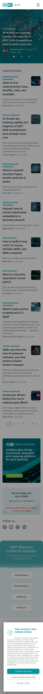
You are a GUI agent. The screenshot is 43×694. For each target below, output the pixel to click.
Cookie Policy (14, 665)
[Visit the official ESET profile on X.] (18, 527)
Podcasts (21, 608)
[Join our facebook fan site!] (5, 527)
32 (33, 424)
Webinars (22, 597)
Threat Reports (21, 586)
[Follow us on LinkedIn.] (24, 527)
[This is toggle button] (38, 4)
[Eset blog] (11, 4)
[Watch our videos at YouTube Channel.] (11, 527)
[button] (40, 36)
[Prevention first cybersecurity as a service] (21, 460)
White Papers (21, 575)
